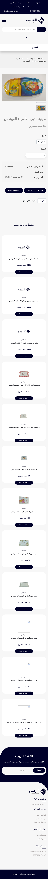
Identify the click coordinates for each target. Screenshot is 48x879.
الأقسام (35, 47)
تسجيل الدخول (14, 3)
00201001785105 (35, 11)
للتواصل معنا (41, 815)
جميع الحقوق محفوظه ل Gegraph (24, 874)
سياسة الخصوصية (39, 819)
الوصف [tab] (41, 201)
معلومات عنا (41, 835)
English (38, 3)
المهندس (20, 58)
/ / (30, 58)
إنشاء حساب (26, 3)
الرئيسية (40, 58)
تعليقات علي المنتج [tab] (29, 201)
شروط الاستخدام (39, 822)
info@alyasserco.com (11, 11)
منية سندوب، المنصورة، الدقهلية (22, 7)
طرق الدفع (42, 839)
